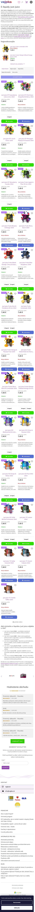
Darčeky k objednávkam (8, 829)
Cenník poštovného (7, 832)
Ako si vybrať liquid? (7, 814)
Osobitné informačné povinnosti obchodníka (14, 854)
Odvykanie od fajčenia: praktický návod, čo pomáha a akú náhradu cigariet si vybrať (17, 868)
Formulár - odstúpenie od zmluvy (10, 849)
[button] (33, 676)
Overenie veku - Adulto (8, 826)
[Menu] (31, 2)
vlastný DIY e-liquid (23, 35)
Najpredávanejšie (6, 72)
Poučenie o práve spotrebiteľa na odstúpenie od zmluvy (17, 856)
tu (30, 898)
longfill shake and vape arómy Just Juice (16, 37)
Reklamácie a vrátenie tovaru (9, 847)
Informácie (27, 121)
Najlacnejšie (13, 69)
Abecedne (15, 72)
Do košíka (10, 121)
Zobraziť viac (17, 741)
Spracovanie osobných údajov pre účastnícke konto (15, 844)
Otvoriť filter (17, 77)
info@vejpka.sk (10, 791)
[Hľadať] (22, 2)
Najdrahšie (20, 69)
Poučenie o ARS (5, 858)
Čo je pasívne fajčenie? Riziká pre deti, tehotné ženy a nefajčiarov (17, 872)
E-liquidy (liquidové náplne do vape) (17, 662)
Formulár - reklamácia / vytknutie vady (12, 851)
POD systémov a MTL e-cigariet (26, 17)
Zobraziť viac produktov (16, 64)
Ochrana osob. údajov (7, 842)
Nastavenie (16, 902)
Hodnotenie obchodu (17, 687)
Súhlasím (17, 908)
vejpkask (8, 787)
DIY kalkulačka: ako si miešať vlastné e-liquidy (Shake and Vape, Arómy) (17, 820)
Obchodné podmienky (7, 840)
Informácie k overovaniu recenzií (10, 861)
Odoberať (5, 767)
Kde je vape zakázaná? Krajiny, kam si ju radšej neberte (15, 876)
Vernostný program (6, 816)
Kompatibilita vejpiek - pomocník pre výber (13, 824)
